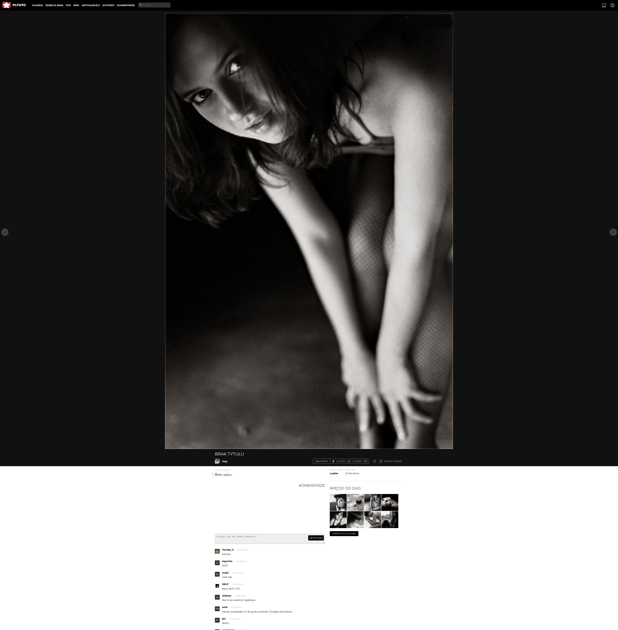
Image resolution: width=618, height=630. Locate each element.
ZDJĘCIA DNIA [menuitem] (54, 5)
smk (225, 607)
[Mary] (338, 519)
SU (217, 574)
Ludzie (334, 473)
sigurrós (227, 561)
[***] (355, 502)
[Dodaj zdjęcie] (604, 5)
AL (217, 597)
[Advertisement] (257, 507)
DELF (225, 584)
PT (217, 620)
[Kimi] (389, 519)
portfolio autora (344, 533)
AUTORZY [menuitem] (108, 5)
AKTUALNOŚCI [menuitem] (91, 5)
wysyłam (315, 537)
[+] (338, 502)
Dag (224, 461)
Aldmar (226, 595)
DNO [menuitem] (76, 5)
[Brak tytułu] (217, 461)
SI (217, 562)
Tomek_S (228, 549)
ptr (224, 618)
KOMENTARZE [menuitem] (126, 5)
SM (217, 608)
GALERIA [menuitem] (37, 5)
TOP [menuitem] (68, 5)
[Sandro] (372, 519)
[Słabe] (366, 461)
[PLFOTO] (14, 5)
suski (225, 572)
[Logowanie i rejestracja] (613, 5)
